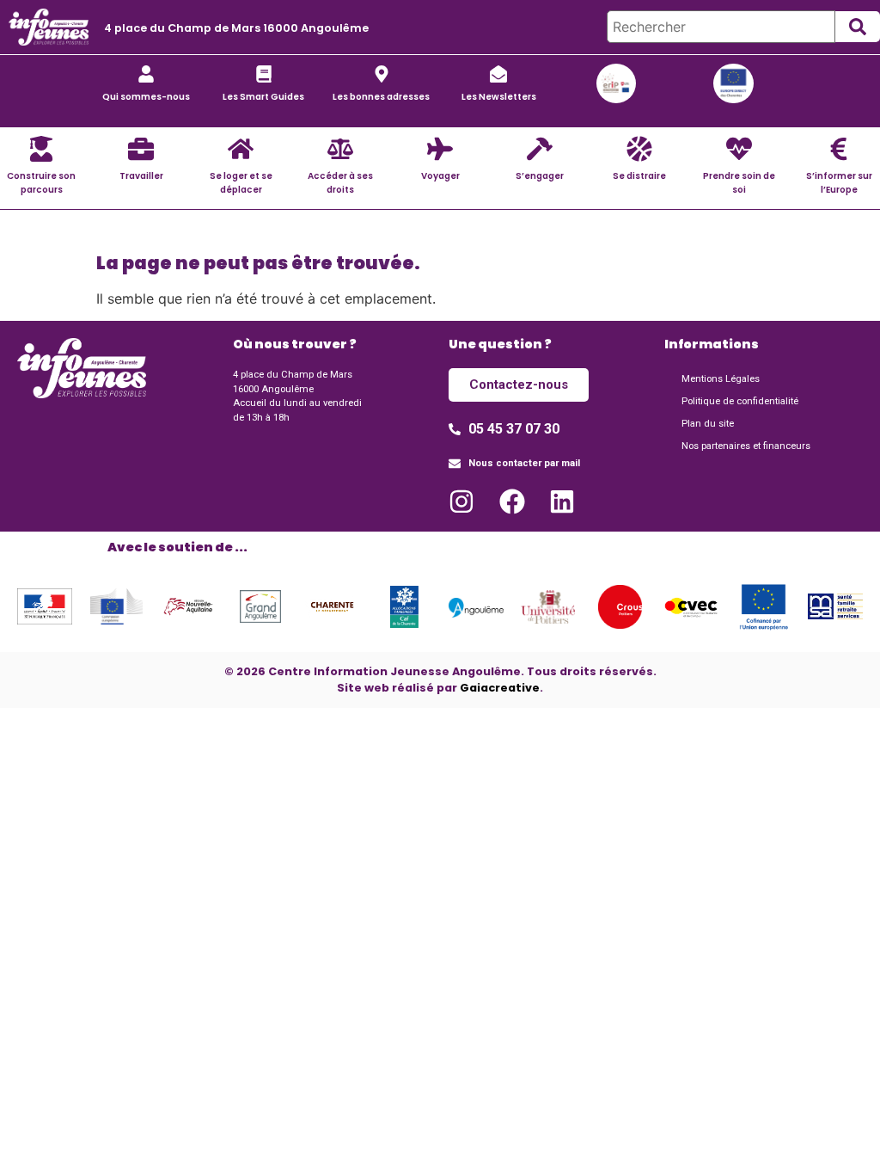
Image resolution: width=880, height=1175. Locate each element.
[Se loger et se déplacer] (241, 149)
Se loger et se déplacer (241, 182)
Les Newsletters (498, 96)
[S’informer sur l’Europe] (839, 149)
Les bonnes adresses (381, 96)
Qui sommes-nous (146, 96)
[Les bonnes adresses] (381, 74)
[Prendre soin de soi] (739, 149)
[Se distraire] (639, 149)
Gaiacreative (500, 687)
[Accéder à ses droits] (340, 149)
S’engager (540, 175)
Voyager (440, 175)
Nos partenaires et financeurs (745, 446)
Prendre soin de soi (739, 182)
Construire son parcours (41, 182)
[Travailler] (141, 149)
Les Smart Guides (263, 96)
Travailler (141, 175)
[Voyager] (440, 149)
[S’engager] (540, 149)
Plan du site (707, 423)
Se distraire (639, 175)
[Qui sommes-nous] (146, 74)
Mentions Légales (720, 378)
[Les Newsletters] (498, 74)
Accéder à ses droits (340, 182)
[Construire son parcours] (41, 149)
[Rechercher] (721, 26)
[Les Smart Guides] (263, 74)
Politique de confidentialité (739, 401)
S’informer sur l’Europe (839, 182)
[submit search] (857, 26)
